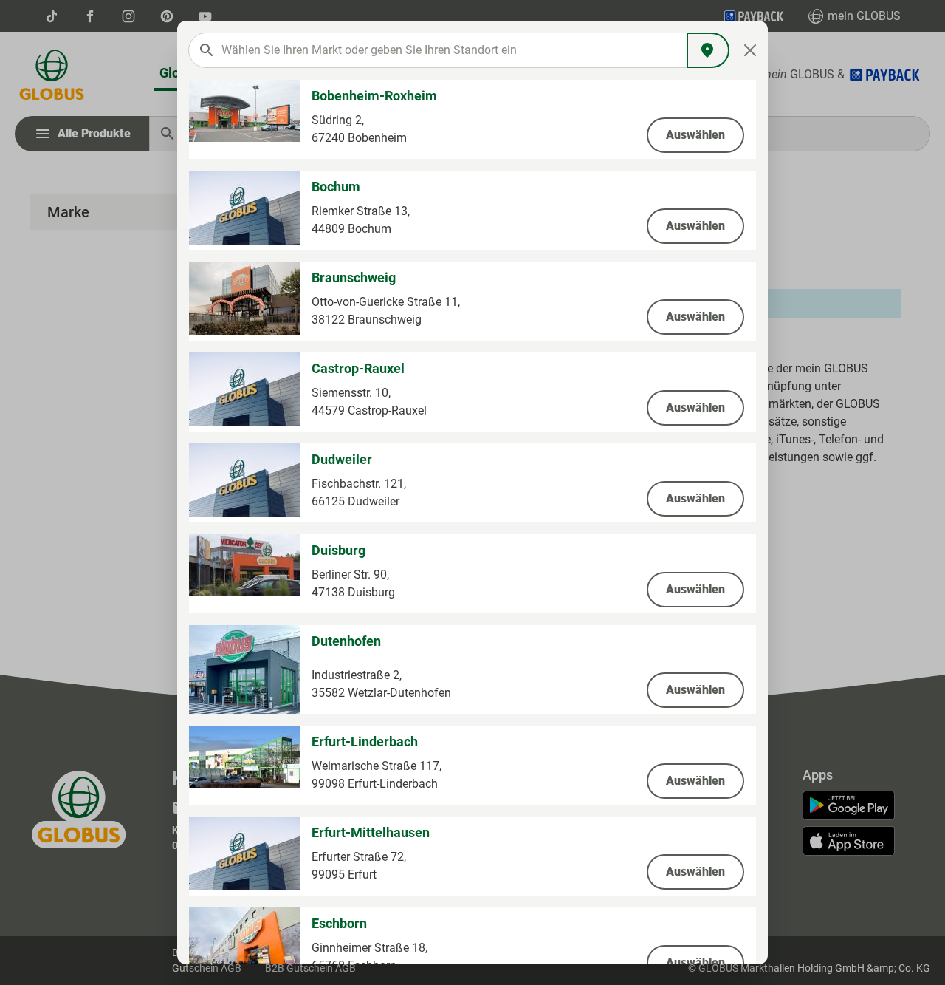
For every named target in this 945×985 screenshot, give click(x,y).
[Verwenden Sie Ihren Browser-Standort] (708, 50)
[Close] (750, 50)
